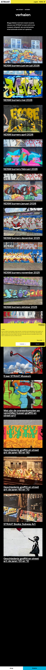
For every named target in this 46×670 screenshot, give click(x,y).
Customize (22, 344)
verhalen (27, 9)
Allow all (37, 344)
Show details (39, 340)
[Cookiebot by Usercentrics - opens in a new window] (39, 325)
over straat (19, 9)
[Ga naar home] (5, 2)
